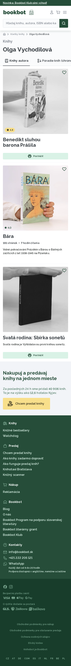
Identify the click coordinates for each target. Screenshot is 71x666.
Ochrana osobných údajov (35, 637)
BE (57, 658)
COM (27, 658)
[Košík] (58, 12)
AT (13, 658)
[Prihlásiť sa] (51, 12)
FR (51, 658)
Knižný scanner (14, 475)
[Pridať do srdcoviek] (64, 72)
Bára (8, 236)
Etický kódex (35, 643)
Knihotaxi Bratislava (17, 469)
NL (46, 658)
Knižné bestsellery (16, 430)
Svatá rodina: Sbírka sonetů (34, 337)
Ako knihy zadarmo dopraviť (23, 458)
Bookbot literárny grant (20, 529)
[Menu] (65, 12)
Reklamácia (11, 492)
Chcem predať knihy (17, 453)
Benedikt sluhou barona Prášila (21, 142)
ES (34, 658)
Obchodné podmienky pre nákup (35, 624)
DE (19, 658)
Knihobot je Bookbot (36, 649)
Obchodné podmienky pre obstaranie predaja (35, 630)
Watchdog (10, 436)
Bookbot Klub (12, 535)
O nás (7, 514)
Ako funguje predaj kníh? (21, 464)
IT (40, 658)
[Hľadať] (63, 23)
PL (63, 658)
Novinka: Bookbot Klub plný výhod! (25, 2)
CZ (7, 658)
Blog (6, 509)
